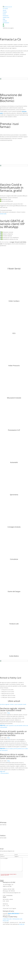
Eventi (4, 14)
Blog (4, 19)
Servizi (4, 10)
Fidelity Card (6, 17)
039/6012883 (3, 213)
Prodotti (5, 12)
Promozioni (5, 15)
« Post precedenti (4, 773)
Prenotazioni (6, 147)
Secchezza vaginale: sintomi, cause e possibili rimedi (12, 709)
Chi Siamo (5, 8)
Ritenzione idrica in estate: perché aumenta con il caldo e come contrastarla (13, 756)
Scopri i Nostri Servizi (9, 659)
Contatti (5, 21)
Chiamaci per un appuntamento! (13, 121)
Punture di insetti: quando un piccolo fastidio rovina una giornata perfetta (13, 733)
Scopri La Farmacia (8, 61)
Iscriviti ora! (6, 253)
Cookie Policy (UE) (7, 919)
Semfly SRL (21, 924)
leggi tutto (2, 771)
